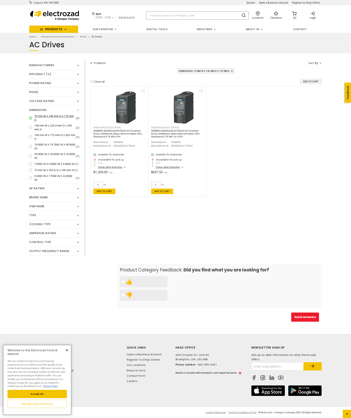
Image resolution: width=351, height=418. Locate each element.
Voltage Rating (41, 101)
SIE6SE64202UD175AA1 (107, 127)
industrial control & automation (58, 36)
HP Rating (37, 188)
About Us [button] (253, 29)
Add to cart (104, 191)
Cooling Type (40, 224)
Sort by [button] (313, 63)
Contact (300, 29)
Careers (132, 381)
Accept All (37, 394)
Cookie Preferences (215, 412)
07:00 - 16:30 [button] (103, 17)
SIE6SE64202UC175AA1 (165, 127)
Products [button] (53, 29)
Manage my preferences (37, 403)
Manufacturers (41, 65)
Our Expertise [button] (103, 29)
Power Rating (40, 83)
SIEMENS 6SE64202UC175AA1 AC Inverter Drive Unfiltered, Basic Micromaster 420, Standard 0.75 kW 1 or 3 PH (175, 133)
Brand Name (38, 197)
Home (32, 36)
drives (83, 36)
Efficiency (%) (40, 74)
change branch (126, 17)
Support (38, 2)
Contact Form (136, 375)
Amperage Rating (42, 233)
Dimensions (38, 110)
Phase (33, 92)
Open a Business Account (273, 2)
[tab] (54, 65)
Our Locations (136, 365)
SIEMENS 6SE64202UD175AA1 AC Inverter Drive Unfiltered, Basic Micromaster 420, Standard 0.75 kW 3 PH (117, 133)
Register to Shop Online (306, 2)
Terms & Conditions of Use (242, 412)
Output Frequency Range (49, 251)
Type (32, 215)
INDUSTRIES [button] (204, 29)
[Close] (67, 350)
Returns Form (136, 370)
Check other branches (110, 167)
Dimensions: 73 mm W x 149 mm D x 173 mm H (204, 71)
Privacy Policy (50, 386)
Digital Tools (157, 29)
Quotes (250, 2)
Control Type (40, 242)
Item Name (36, 206)
